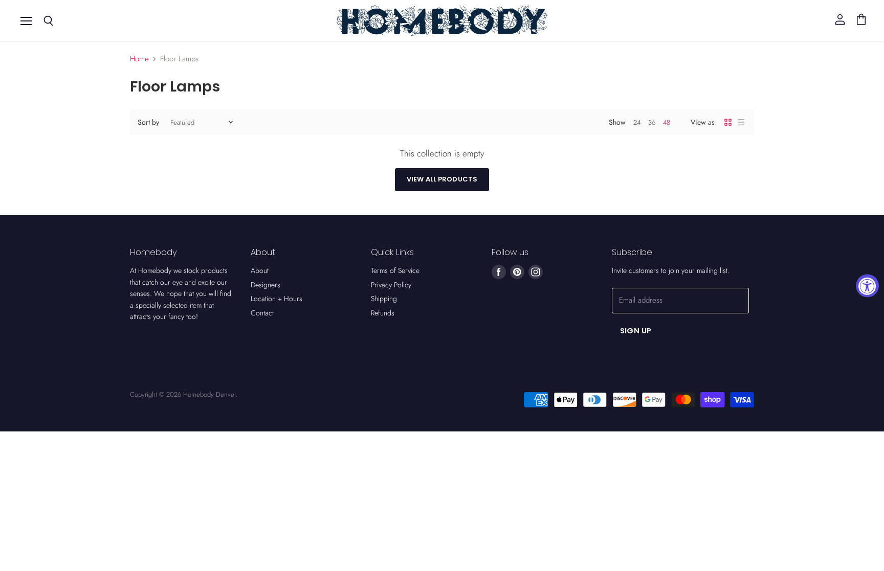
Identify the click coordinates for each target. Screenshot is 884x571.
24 (636, 122)
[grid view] (728, 122)
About (260, 270)
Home (139, 59)
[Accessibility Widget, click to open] (867, 285)
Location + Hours (276, 298)
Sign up (635, 330)
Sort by (148, 122)
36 (651, 122)
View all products (442, 179)
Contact (262, 313)
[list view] (741, 122)
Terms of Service (395, 270)
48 (666, 122)
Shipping (384, 298)
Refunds (382, 313)
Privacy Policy (391, 285)
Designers (265, 285)
